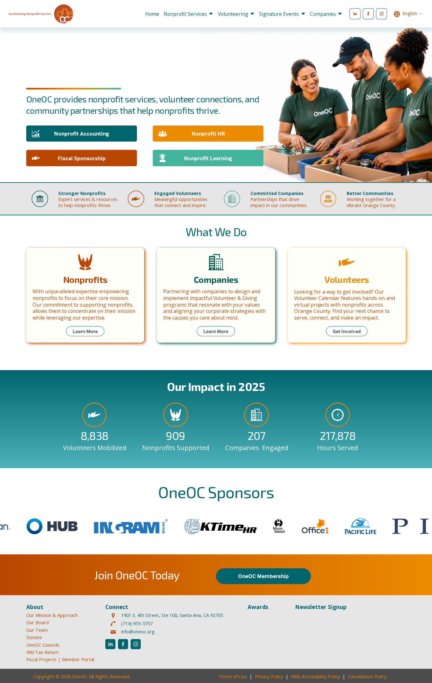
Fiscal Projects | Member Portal (60, 659)
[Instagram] (381, 13)
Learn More (85, 331)
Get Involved (347, 331)
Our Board (37, 622)
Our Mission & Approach (52, 615)
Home (152, 13)
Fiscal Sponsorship (82, 158)
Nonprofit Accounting (81, 133)
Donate (34, 637)
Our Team (37, 630)
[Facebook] (368, 13)
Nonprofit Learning (208, 158)
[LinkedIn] (355, 13)
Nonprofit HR (208, 133)
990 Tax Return (42, 652)
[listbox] (408, 14)
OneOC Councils (42, 645)
